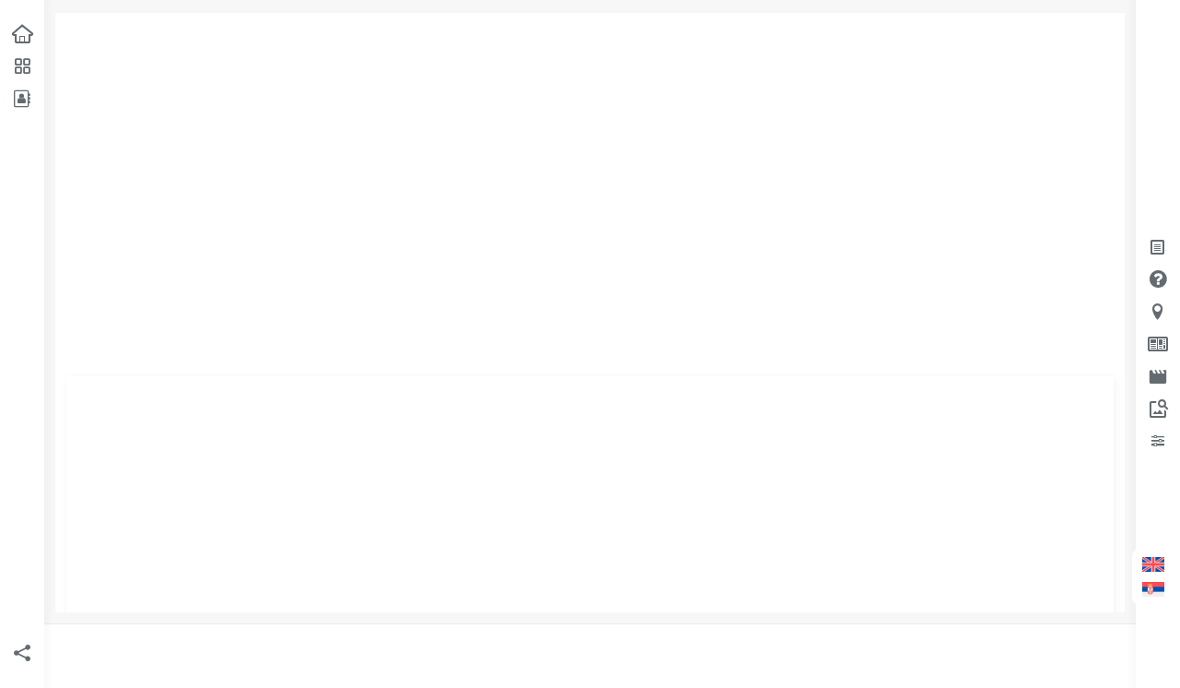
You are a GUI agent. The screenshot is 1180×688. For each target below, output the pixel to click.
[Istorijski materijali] (1159, 343)
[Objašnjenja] (1159, 279)
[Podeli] (20, 653)
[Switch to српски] (1153, 589)
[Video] (1159, 376)
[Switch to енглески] (1153, 564)
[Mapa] (1159, 311)
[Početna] (20, 34)
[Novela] (1159, 247)
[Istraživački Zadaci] (1159, 408)
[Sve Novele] (20, 66)
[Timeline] (1159, 440)
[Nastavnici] (20, 98)
